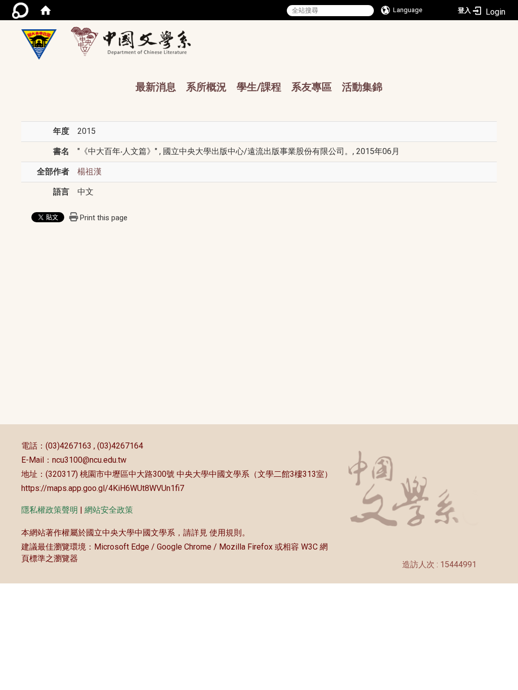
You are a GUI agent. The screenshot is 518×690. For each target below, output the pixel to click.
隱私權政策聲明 (49, 510)
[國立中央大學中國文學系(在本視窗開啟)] (39, 44)
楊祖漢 (89, 171)
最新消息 (156, 87)
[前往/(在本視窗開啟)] (140, 41)
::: (16, 446)
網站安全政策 (108, 510)
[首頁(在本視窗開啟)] (45, 10)
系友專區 (311, 87)
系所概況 (206, 87)
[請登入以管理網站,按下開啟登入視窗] (20, 10)
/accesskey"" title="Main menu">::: (276, 33)
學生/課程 (259, 87)
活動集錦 (362, 87)
